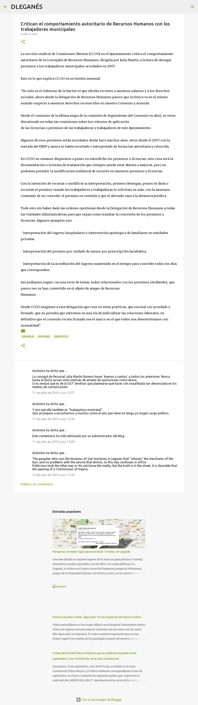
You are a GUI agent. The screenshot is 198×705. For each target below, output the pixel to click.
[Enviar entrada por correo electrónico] (23, 332)
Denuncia (28, 336)
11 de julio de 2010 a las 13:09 (53, 441)
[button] (23, 42)
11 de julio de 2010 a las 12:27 (53, 392)
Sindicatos (61, 336)
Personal (44, 336)
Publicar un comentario (37, 484)
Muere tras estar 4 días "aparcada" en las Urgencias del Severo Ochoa (97, 617)
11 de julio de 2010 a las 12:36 (53, 419)
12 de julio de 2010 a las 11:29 (53, 475)
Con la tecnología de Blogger (101, 699)
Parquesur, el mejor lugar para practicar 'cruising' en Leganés (91, 551)
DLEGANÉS (27, 6)
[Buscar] (48, 6)
